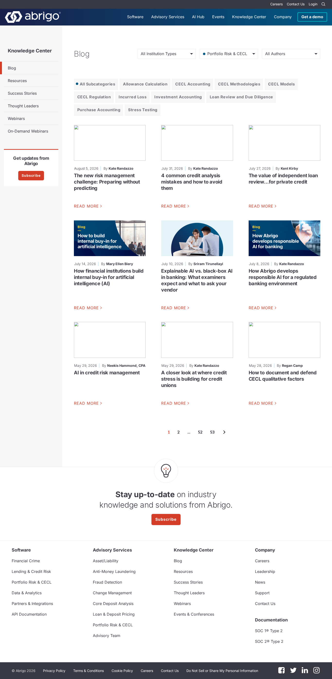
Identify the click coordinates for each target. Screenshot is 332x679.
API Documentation (29, 614)
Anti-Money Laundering (114, 571)
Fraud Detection (107, 582)
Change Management (112, 592)
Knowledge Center (249, 16)
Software (135, 16)
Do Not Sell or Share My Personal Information (222, 671)
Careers (276, 4)
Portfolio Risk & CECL (32, 582)
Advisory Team (106, 635)
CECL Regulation (94, 96)
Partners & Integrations (32, 603)
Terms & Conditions (88, 671)
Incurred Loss (133, 96)
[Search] (323, 4)
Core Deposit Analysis (113, 603)
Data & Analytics (27, 592)
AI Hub (198, 16)
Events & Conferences (194, 614)
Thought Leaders (23, 105)
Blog (12, 68)
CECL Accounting (192, 84)
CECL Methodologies (239, 84)
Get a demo (312, 16)
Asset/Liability (105, 560)
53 (212, 432)
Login (313, 4)
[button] (222, 670)
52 (200, 432)
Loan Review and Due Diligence (241, 96)
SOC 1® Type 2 (269, 630)
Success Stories (22, 93)
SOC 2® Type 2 (269, 641)
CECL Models (281, 84)
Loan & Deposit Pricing (114, 614)
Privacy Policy (54, 671)
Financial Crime (26, 560)
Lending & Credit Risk (31, 571)
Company (283, 16)
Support (262, 592)
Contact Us (296, 4)
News (260, 582)
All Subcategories (97, 84)
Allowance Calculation (145, 84)
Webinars (16, 118)
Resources (17, 80)
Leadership (265, 571)
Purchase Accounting (98, 109)
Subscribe (31, 175)
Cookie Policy (122, 671)
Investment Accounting (178, 96)
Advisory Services (167, 16)
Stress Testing (142, 109)
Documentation (271, 619)
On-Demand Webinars (28, 131)
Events (218, 16)
